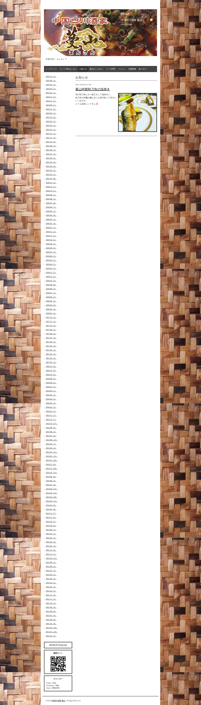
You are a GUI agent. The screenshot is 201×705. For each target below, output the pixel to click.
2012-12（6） (51, 550)
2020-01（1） (51, 228)
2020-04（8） (51, 215)
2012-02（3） (51, 587)
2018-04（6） (51, 305)
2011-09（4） (51, 607)
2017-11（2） (51, 321)
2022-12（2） (51, 117)
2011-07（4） (51, 615)
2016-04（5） (51, 399)
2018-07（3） (51, 293)
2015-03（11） (51, 452)
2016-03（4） (51, 403)
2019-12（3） (51, 232)
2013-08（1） (51, 530)
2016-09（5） (51, 379)
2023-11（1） (51, 109)
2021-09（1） (51, 146)
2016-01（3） (51, 411)
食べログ (142, 69)
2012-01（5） (51, 591)
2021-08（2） (51, 150)
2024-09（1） (51, 105)
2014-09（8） (51, 477)
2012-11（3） (51, 554)
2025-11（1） (51, 76)
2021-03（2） (51, 170)
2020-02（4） (51, 223)
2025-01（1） (51, 93)
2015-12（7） (51, 415)
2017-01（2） (51, 362)
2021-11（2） (51, 138)
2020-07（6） (51, 203)
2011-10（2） (51, 603)
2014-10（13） (51, 473)
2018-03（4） (51, 309)
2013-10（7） (51, 522)
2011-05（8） (51, 624)
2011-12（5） (51, 595)
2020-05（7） (51, 211)
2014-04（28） (51, 497)
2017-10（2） (51, 326)
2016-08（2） (51, 383)
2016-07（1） (51, 387)
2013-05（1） (51, 538)
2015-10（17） (51, 424)
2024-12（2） (51, 97)
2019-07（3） (51, 252)
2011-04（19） (51, 628)
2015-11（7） (51, 419)
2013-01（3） (51, 546)
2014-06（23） (51, 489)
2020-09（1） (51, 195)
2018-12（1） (51, 272)
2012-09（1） (51, 562)
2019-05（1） (51, 260)
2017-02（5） (51, 358)
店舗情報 (132, 69)
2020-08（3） (51, 199)
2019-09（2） (51, 244)
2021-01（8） (51, 179)
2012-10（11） (51, 558)
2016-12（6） (51, 366)
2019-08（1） (51, 248)
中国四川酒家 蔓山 (58, 701)
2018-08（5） (51, 289)
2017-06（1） (51, 342)
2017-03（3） (51, 354)
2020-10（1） (51, 191)
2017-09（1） (51, 330)
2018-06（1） (51, 297)
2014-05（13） (51, 493)
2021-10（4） (51, 142)
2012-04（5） (51, 583)
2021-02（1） (51, 174)
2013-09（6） (51, 526)
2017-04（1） (51, 350)
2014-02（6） (51, 505)
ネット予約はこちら (68, 69)
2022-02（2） (51, 125)
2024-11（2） (51, 101)
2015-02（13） (51, 456)
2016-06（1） (51, 391)
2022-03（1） (51, 121)
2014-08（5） (51, 481)
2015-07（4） (51, 436)
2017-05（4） (51, 346)
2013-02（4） (51, 542)
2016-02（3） (51, 407)
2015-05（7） (51, 444)
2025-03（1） (51, 85)
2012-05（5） (51, 579)
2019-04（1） (51, 264)
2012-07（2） (51, 571)
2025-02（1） (51, 89)
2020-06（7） (51, 207)
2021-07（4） (51, 154)
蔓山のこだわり (96, 69)
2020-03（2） (51, 219)
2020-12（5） (51, 183)
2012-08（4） (51, 566)
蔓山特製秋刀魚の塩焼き (92, 89)
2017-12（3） (51, 317)
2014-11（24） (51, 468)
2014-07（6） (51, 485)
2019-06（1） (51, 256)
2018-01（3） (51, 313)
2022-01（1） (51, 130)
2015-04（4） (51, 448)
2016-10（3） (51, 375)
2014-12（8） (51, 464)
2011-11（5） (51, 599)
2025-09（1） (51, 81)
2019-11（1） (51, 236)
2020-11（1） (51, 187)
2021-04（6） (51, 166)
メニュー (122, 69)
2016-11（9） (51, 370)
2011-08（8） (51, 611)
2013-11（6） (51, 517)
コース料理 (110, 69)
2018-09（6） (51, 285)
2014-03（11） (51, 501)
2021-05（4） (51, 162)
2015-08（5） (51, 432)
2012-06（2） (51, 575)
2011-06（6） (51, 620)
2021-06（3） (51, 158)
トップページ (51, 69)
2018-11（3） (51, 277)
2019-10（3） (51, 240)
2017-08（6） (51, 334)
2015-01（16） (51, 460)
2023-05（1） (51, 113)
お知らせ (83, 69)
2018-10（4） (51, 281)
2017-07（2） (51, 338)
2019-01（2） (51, 268)
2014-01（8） (51, 509)
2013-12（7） (51, 513)
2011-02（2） (51, 636)
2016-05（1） (51, 395)
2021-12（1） (51, 134)
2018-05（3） (51, 301)
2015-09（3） (51, 428)
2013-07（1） (51, 534)
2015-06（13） (51, 440)
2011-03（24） (51, 632)
